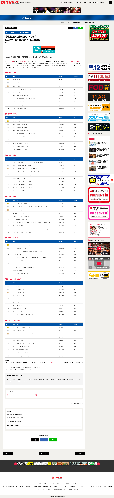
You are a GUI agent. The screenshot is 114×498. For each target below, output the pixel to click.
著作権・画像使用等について (60, 489)
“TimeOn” (53, 363)
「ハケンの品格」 (10, 61)
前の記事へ (8, 453)
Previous (15, 463)
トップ (40, 483)
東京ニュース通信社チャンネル (71, 486)
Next (98, 463)
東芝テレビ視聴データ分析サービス (15, 421)
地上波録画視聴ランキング (10, 27)
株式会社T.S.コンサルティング (95, 486)
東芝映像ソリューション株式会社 (14, 414)
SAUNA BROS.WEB (47, 486)
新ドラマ (42, 61)
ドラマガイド (71, 2)
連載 (90, 2)
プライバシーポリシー (47, 489)
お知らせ (39, 489)
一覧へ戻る (44, 453)
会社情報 (76, 489)
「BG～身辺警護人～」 (22, 61)
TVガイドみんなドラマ (57, 486)
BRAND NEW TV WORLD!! (13, 425)
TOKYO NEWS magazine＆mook (10, 486)
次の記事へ (80, 453)
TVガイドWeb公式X (108, 486)
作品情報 (95, 2)
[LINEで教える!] (80, 28)
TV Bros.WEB (28, 486)
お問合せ (70, 489)
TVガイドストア (83, 486)
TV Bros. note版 (37, 486)
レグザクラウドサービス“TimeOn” (15, 417)
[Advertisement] (99, 52)
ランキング (102, 2)
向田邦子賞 (64, 2)
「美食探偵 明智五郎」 (75, 61)
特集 (85, 2)
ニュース (79, 2)
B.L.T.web (21, 486)
